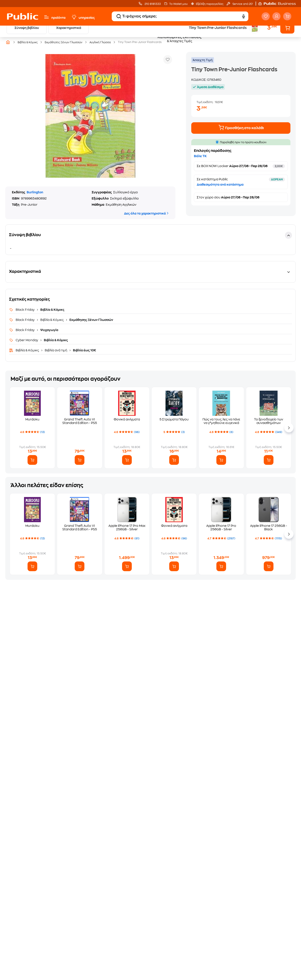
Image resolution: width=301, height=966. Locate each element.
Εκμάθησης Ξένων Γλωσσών (91, 319)
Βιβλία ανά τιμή (56, 350)
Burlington (35, 192)
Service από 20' (242, 4)
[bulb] (74, 17)
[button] (279, 3)
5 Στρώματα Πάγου (174, 419)
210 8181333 (152, 4)
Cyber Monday (27, 340)
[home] (22, 16)
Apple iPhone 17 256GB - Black (268, 527)
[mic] (243, 16)
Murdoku (32, 419)
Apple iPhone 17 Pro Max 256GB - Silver (126, 527)
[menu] (46, 17)
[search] (118, 16)
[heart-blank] (266, 16)
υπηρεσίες (87, 17)
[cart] (287, 16)
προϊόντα (58, 17)
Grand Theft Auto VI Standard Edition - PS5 (79, 421)
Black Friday (25, 309)
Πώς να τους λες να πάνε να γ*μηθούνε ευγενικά (221, 421)
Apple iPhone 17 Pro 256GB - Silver (221, 527)
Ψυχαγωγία (49, 329)
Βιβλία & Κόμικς (52, 309)
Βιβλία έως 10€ (84, 350)
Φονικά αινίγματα (127, 419)
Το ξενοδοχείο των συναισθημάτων (268, 421)
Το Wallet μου (178, 4)
